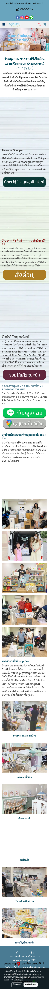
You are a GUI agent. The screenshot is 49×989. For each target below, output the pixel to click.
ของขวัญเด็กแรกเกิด (24, 942)
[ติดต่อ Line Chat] (24, 412)
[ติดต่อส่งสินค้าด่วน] (24, 274)
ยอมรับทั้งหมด (30, 984)
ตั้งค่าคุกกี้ (17, 984)
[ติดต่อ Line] (24, 423)
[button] (38, 24)
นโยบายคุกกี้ (18, 979)
